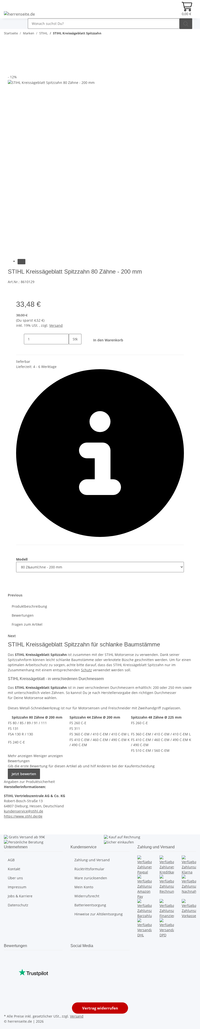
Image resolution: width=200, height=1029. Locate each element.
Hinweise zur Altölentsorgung (98, 914)
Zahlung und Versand (92, 860)
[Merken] (12, 69)
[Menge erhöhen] (73, 349)
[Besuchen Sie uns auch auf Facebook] (74, 957)
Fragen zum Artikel (27, 624)
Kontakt (14, 869)
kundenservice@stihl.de (23, 811)
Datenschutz (18, 905)
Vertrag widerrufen (100, 1008)
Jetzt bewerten (24, 774)
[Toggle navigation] (10, 22)
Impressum (17, 887)
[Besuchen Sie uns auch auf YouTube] (74, 963)
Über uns (15, 878)
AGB (11, 860)
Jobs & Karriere (20, 896)
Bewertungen (23, 615)
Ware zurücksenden (90, 878)
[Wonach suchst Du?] (186, 23)
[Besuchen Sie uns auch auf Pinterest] (74, 968)
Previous (15, 595)
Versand (56, 325)
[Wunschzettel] (174, 9)
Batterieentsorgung (90, 905)
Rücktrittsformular (89, 869)
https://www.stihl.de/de (23, 816)
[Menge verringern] (20, 339)
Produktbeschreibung (29, 606)
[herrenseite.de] (19, 14)
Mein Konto (83, 887)
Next (12, 635)
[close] (12, 58)
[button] (166, 9)
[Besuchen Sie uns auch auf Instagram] (74, 974)
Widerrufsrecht (86, 896)
